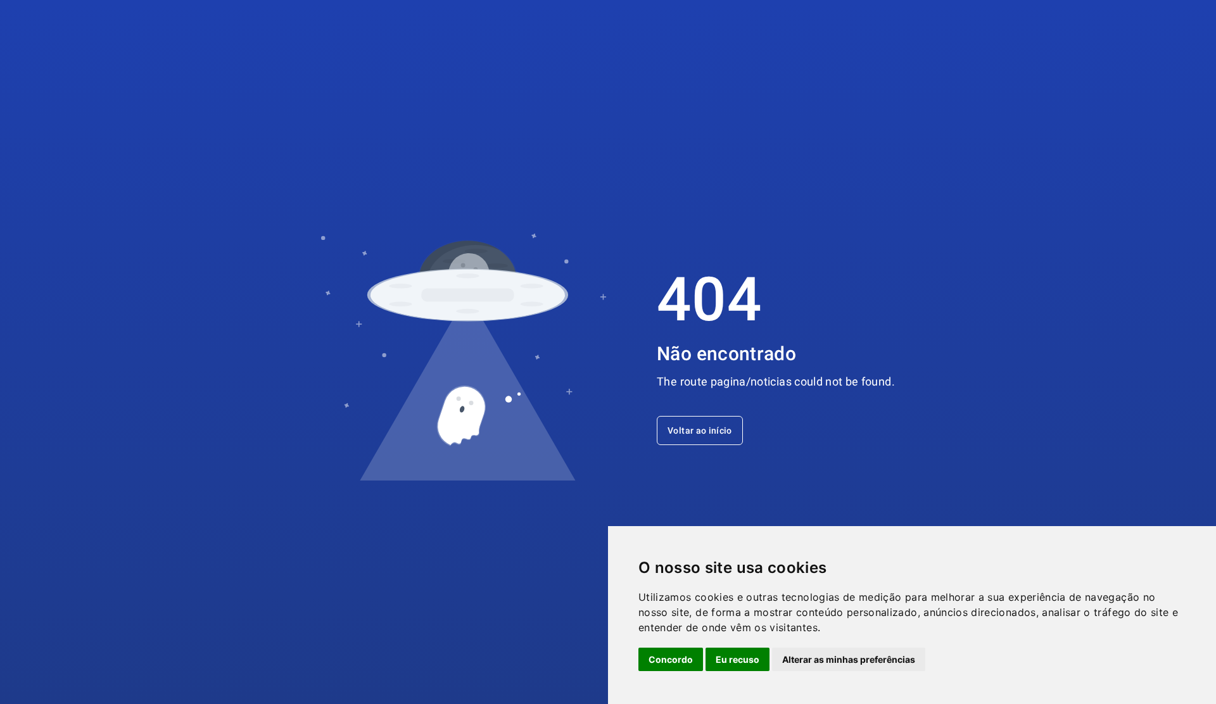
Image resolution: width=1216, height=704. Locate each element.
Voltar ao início (700, 430)
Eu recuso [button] (737, 659)
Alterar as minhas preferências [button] (848, 659)
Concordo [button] (671, 659)
